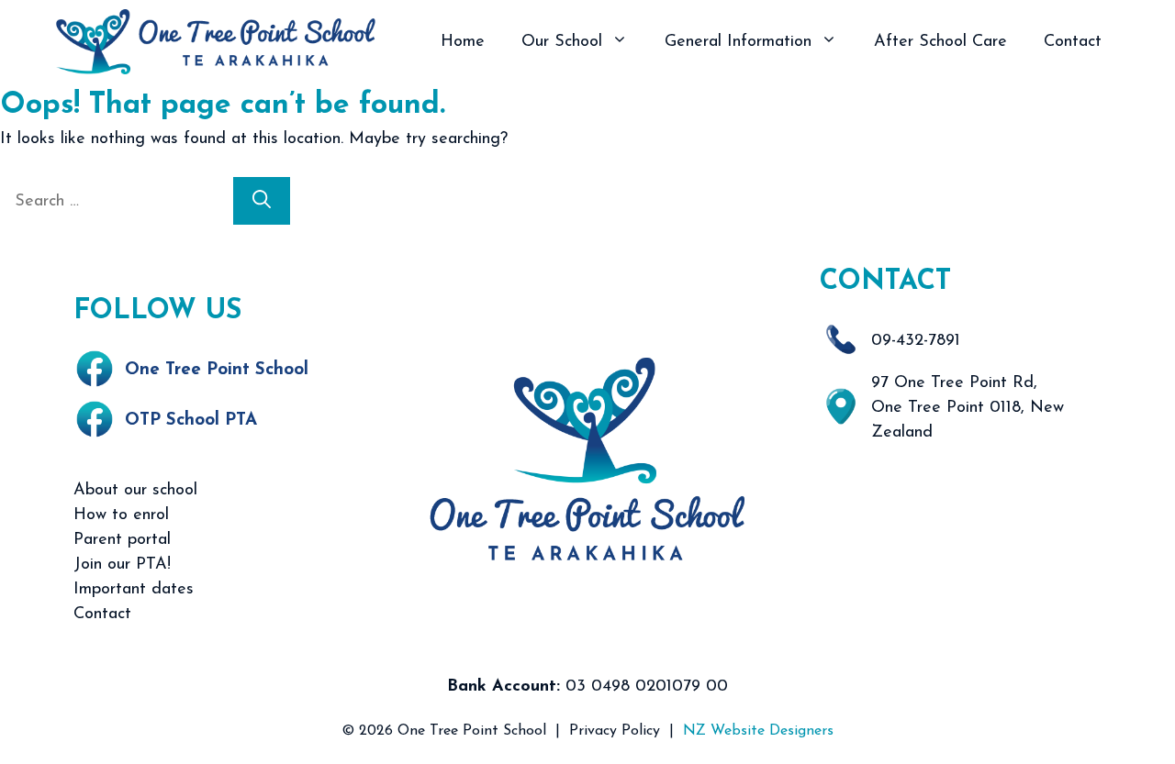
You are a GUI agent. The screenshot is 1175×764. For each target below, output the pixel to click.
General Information (738, 42)
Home (463, 42)
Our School (561, 42)
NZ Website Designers (758, 731)
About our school (135, 490)
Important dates (133, 589)
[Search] (261, 201)
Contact (1073, 42)
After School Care (940, 42)
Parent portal (122, 540)
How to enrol (121, 515)
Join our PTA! (122, 565)
